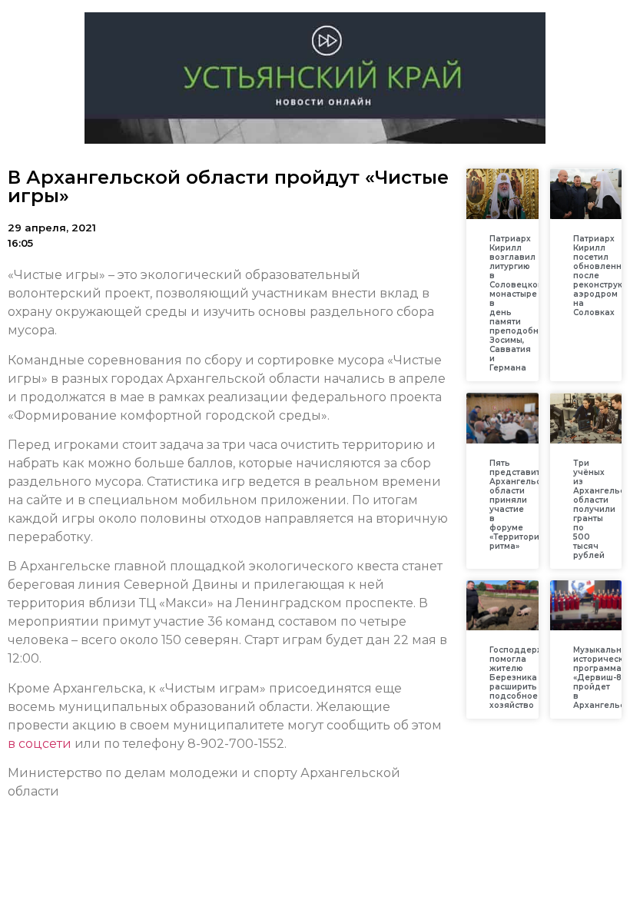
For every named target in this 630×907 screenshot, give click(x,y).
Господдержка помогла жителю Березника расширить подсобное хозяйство (521, 677)
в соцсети (39, 743)
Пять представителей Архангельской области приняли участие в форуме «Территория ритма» (525, 504)
